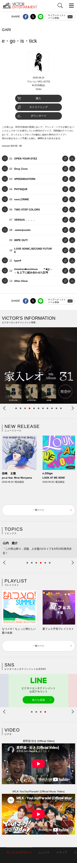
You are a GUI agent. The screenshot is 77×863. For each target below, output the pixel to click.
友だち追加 (38, 699)
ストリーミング (38, 107)
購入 (38, 98)
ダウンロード (38, 115)
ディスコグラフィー (19, 852)
